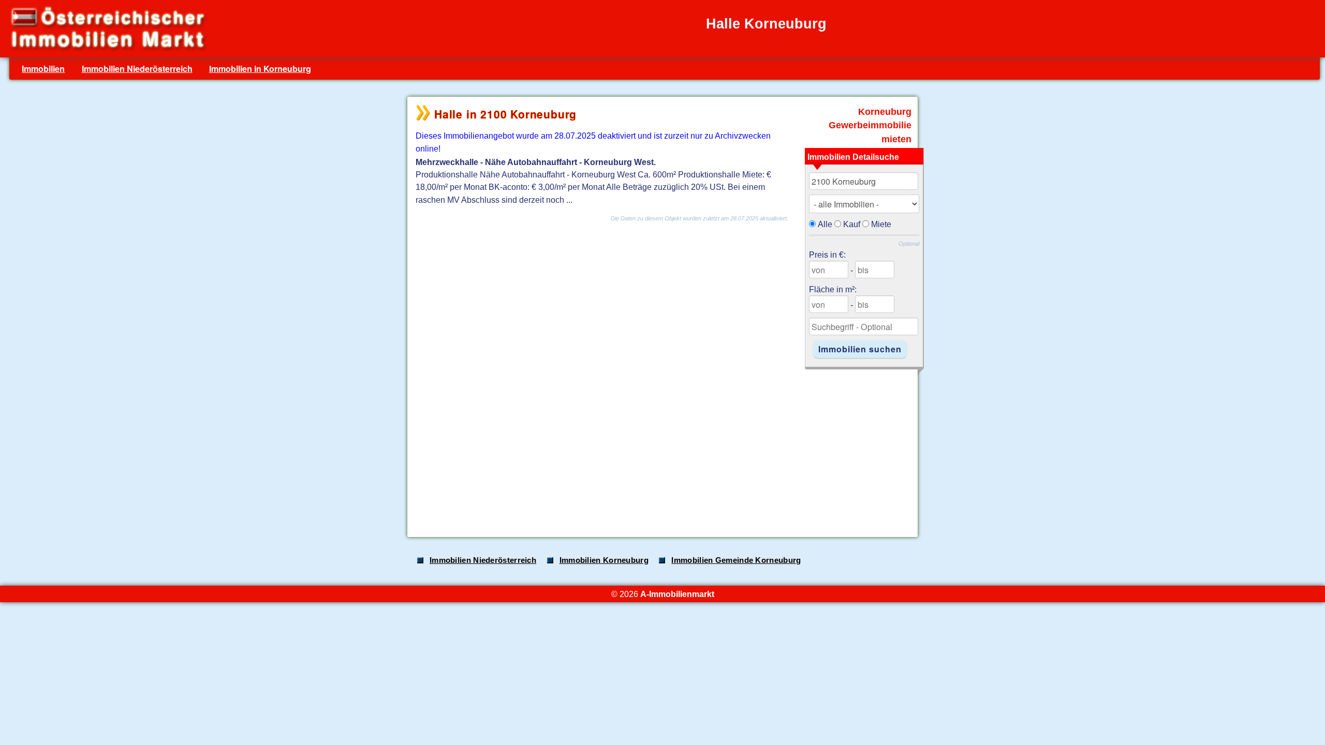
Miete (881, 224)
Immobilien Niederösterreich (137, 68)
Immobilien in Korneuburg (260, 68)
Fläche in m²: (833, 289)
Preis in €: (827, 254)
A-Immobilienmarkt (677, 594)
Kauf (851, 224)
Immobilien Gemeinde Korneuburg (736, 560)
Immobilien (43, 68)
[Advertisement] (661, 447)
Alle (825, 224)
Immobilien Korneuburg (604, 560)
